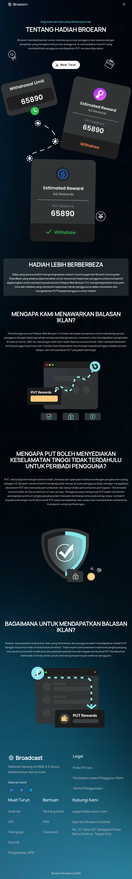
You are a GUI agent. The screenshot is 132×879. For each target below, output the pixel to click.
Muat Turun (65, 65)
